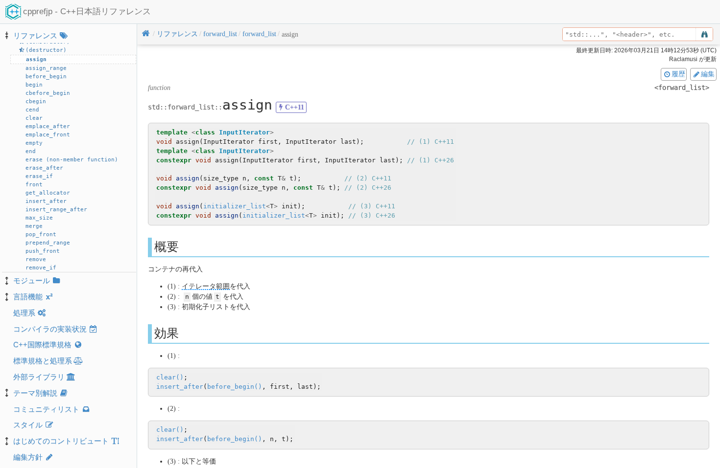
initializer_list (234, 206)
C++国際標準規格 (42, 344)
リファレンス (35, 35)
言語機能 (28, 296)
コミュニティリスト (46, 409)
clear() (170, 377)
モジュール (31, 280)
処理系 (24, 313)
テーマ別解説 (35, 393)
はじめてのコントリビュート (61, 441)
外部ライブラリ (39, 377)
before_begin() (234, 386)
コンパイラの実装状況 (50, 329)
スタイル (28, 425)
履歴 (678, 74)
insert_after (179, 386)
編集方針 (28, 457)
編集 (708, 74)
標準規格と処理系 (42, 361)
